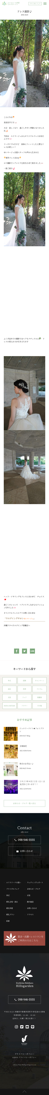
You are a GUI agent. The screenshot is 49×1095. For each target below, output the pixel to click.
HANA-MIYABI (9, 706)
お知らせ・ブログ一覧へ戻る (24, 803)
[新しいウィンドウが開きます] (16, 651)
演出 (9, 689)
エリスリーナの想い (13, 882)
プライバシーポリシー (24, 1054)
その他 (39, 706)
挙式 (9, 680)
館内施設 (30, 901)
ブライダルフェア (35, 4)
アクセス (30, 914)
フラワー (24, 706)
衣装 (9, 697)
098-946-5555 (26, 839)
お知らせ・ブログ (33, 889)
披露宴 (39, 697)
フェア (24, 697)
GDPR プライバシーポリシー (24, 1057)
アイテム (39, 689)
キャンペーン (39, 680)
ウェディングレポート (35, 882)
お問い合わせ (26, 851)
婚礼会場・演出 (12, 901)
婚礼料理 (9, 908)
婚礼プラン (10, 914)
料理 (24, 689)
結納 (24, 680)
